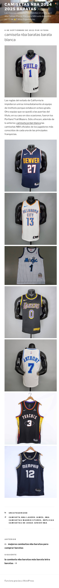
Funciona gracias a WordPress (19, 580)
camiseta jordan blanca (28, 123)
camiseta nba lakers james (26, 517)
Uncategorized (18, 513)
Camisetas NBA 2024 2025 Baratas (28, 6)
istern (44, 30)
